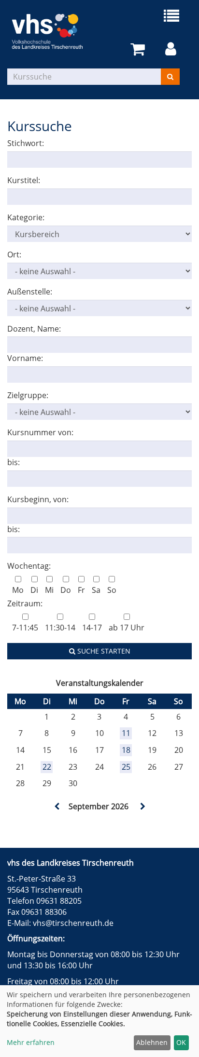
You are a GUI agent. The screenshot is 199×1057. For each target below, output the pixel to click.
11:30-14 (60, 627)
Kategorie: (25, 217)
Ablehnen (152, 1042)
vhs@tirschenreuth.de (73, 923)
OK (181, 1042)
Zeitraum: (25, 603)
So (111, 590)
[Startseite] (53, 31)
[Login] (172, 49)
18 (126, 750)
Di (34, 590)
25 (126, 767)
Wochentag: (29, 566)
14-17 (92, 627)
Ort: (14, 254)
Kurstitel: (23, 180)
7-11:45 (25, 627)
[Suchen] (170, 76)
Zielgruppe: (27, 395)
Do (65, 590)
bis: (13, 462)
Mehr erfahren (31, 1042)
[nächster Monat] (142, 806)
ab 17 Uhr (126, 627)
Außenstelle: (29, 291)
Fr (81, 590)
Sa (96, 590)
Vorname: (25, 358)
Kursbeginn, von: (38, 499)
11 (126, 733)
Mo (18, 590)
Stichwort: (25, 143)
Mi (49, 590)
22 (47, 767)
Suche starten (102, 651)
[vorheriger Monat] (57, 806)
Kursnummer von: (40, 432)
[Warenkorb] (139, 49)
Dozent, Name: (34, 328)
